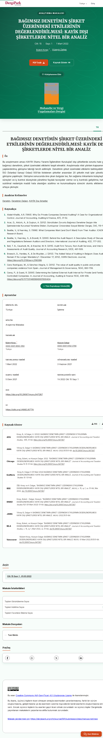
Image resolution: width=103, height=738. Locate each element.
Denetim (6, 201)
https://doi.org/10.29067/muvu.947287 (24, 394)
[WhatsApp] (32, 658)
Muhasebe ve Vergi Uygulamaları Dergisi (51, 110)
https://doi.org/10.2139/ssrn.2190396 (24, 260)
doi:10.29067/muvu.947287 (84, 451)
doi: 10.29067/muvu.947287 (33, 491)
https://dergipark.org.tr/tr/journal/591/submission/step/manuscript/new (64, 719)
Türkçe (82, 4)
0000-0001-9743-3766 (66, 346)
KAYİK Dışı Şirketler (38, 201)
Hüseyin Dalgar (59, 49)
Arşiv (6, 564)
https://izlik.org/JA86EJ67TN (20, 409)
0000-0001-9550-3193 (15, 346)
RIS (95, 424)
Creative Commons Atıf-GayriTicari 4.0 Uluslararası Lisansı (44, 695)
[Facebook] (7, 658)
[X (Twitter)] (56, 658)
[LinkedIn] (81, 658)
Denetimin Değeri (20, 201)
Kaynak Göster (60, 62)
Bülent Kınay (42, 50)
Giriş (93, 3)
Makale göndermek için (19, 719)
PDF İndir (37, 62)
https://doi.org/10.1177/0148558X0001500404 (28, 279)
